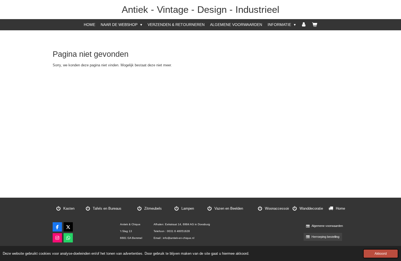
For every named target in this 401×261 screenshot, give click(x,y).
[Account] (303, 24)
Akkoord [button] (381, 253)
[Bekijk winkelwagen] (314, 24)
